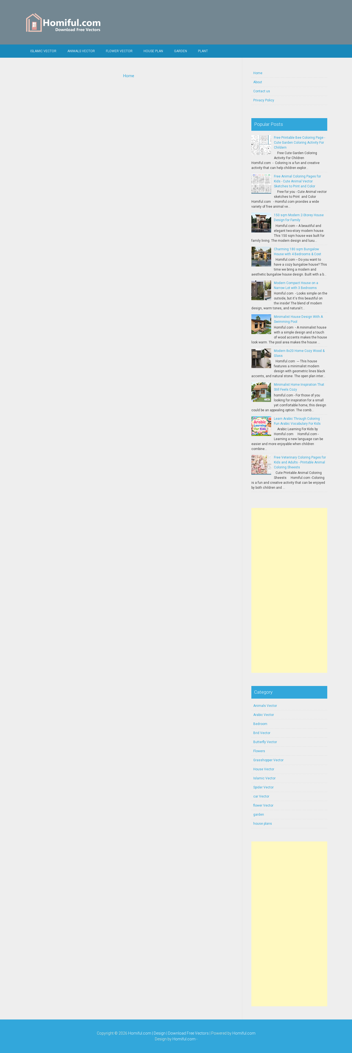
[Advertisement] (289, 590)
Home (128, 75)
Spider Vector (263, 787)
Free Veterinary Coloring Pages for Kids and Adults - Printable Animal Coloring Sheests (300, 462)
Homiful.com (243, 1033)
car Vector (261, 796)
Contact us (261, 91)
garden (258, 814)
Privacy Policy (263, 100)
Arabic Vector (263, 715)
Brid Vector (261, 733)
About (257, 82)
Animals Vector (81, 51)
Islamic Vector (43, 51)
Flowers (259, 751)
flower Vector (119, 51)
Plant (203, 51)
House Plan (153, 51)
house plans (262, 824)
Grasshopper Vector (268, 760)
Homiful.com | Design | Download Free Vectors (168, 1033)
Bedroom (260, 724)
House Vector (263, 769)
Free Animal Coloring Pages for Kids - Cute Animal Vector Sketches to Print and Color (297, 181)
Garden (180, 51)
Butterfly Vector (265, 742)
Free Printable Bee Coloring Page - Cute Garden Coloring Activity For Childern (299, 142)
